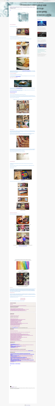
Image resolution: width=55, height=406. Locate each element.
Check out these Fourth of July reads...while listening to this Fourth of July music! (20, 353)
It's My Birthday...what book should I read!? (16, 360)
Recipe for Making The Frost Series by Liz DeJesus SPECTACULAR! (19, 357)
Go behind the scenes (13, 361)
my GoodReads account (15, 327)
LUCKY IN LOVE (13, 347)
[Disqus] (23, 377)
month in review (12, 363)
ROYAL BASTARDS (13, 344)
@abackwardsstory (18, 76)
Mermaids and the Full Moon (40, 26)
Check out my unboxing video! (23, 245)
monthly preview (17, 363)
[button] (10, 10)
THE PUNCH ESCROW (13, 346)
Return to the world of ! (15, 359)
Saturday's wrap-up (30, 350)
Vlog (11, 358)
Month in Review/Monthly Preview (15, 355)
